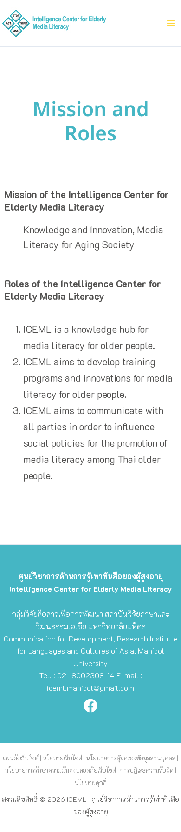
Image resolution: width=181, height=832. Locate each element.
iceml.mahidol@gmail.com (90, 688)
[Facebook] (90, 706)
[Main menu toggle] (171, 23)
